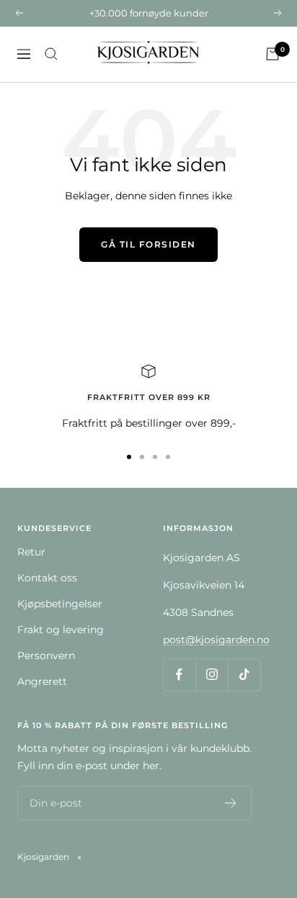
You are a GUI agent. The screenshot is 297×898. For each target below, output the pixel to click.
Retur (31, 551)
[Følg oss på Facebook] (179, 674)
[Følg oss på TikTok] (244, 674)
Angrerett (42, 681)
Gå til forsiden (148, 244)
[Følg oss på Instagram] (211, 674)
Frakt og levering (60, 629)
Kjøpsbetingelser (59, 603)
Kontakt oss (47, 577)
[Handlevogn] (272, 53)
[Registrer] (231, 803)
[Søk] (51, 53)
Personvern (46, 655)
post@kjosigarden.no (216, 639)
